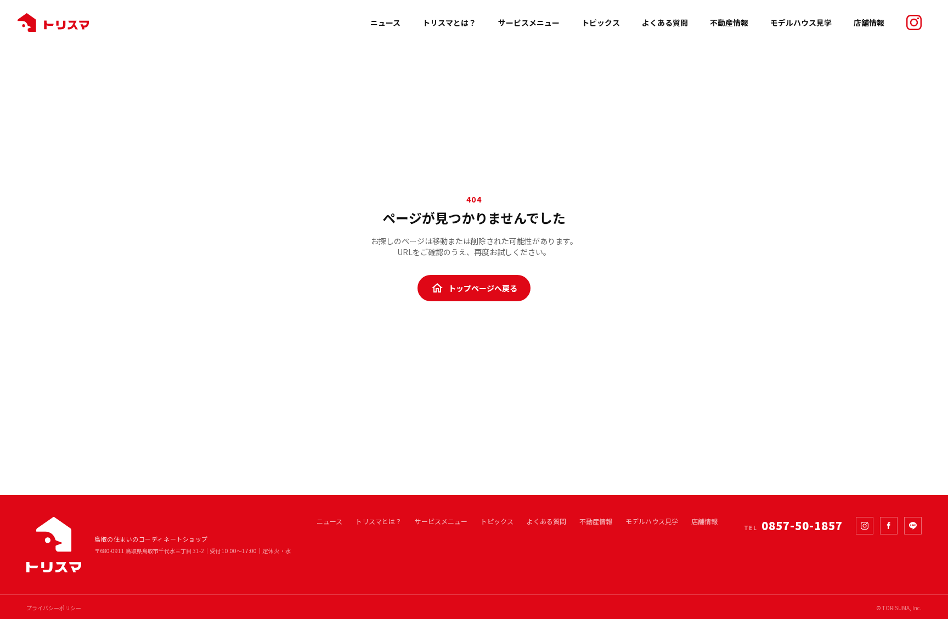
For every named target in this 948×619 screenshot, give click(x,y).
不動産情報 (729, 22)
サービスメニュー (529, 22)
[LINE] (913, 525)
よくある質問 (665, 22)
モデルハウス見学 (801, 22)
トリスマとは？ (449, 22)
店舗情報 (869, 22)
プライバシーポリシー (53, 608)
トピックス (601, 22)
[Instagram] (864, 525)
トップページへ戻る (474, 288)
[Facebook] (889, 525)
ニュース (385, 22)
